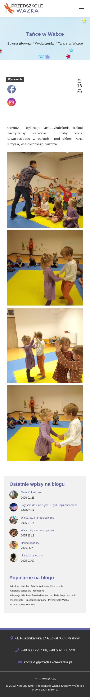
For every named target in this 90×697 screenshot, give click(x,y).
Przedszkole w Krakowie (22, 604)
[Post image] (13, 494)
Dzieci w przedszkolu (65, 595)
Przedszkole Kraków (35, 600)
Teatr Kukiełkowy (31, 492)
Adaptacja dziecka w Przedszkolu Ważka (31, 595)
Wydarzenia (15, 79)
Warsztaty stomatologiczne (37, 517)
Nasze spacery (30, 542)
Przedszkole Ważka (58, 600)
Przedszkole (16, 600)
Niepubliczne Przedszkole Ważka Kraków (44, 685)
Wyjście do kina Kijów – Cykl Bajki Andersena (49, 505)
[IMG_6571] (45, 345)
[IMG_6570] (45, 268)
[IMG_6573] (45, 423)
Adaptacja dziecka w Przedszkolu (27, 590)
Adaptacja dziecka (19, 586)
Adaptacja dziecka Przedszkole (47, 586)
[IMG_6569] (45, 190)
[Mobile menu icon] (81, 8)
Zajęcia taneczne (31, 555)
